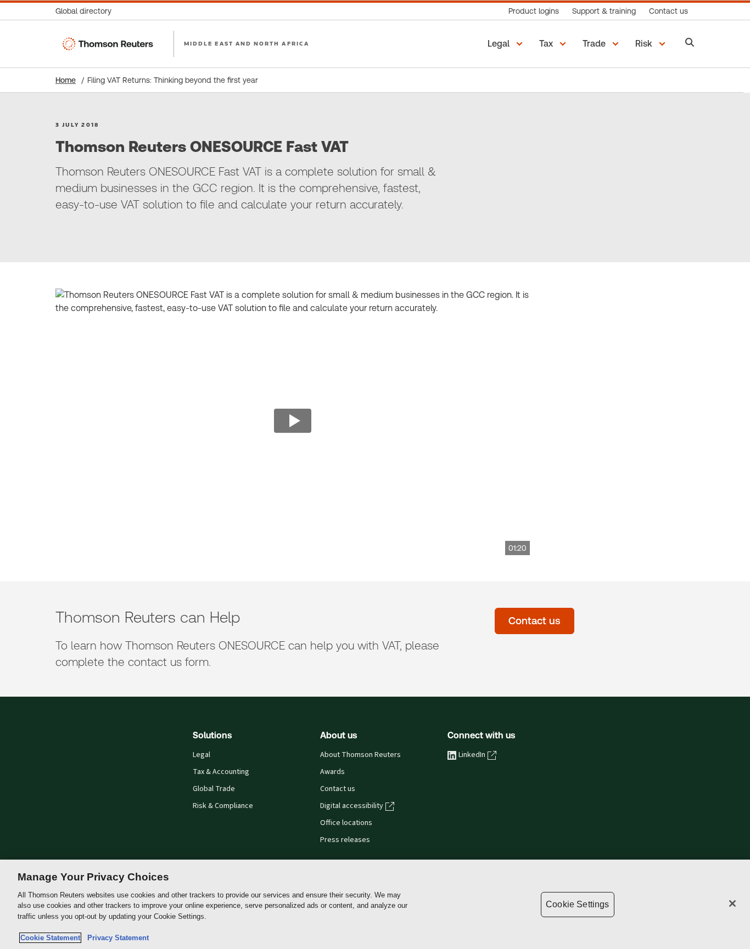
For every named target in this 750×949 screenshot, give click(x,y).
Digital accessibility (351, 806)
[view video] (292, 422)
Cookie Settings (577, 904)
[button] (507, 43)
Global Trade (214, 789)
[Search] (690, 43)
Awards (332, 772)
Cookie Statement (50, 938)
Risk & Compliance (223, 806)
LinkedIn (471, 755)
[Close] (732, 903)
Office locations (346, 823)
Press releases (345, 840)
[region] (375, 904)
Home (65, 80)
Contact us (337, 789)
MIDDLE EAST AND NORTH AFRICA (246, 43)
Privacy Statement (116, 938)
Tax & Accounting (221, 772)
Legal (201, 755)
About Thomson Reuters (360, 755)
